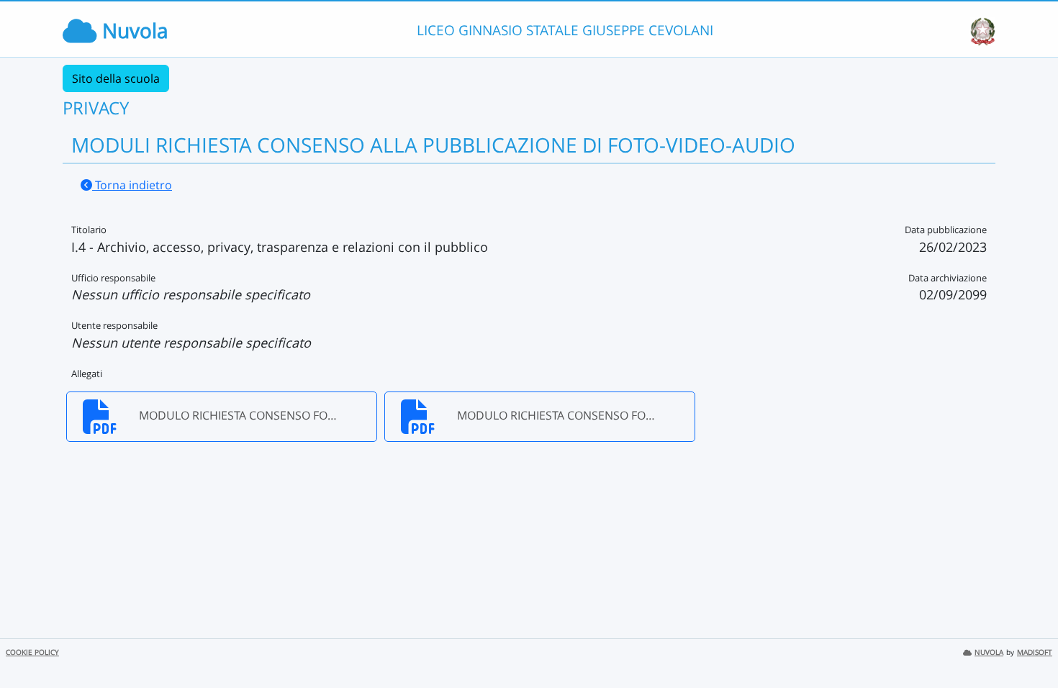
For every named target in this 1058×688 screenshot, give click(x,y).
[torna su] (1028, 644)
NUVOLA (989, 652)
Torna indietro (132, 185)
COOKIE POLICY (32, 652)
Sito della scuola (116, 78)
